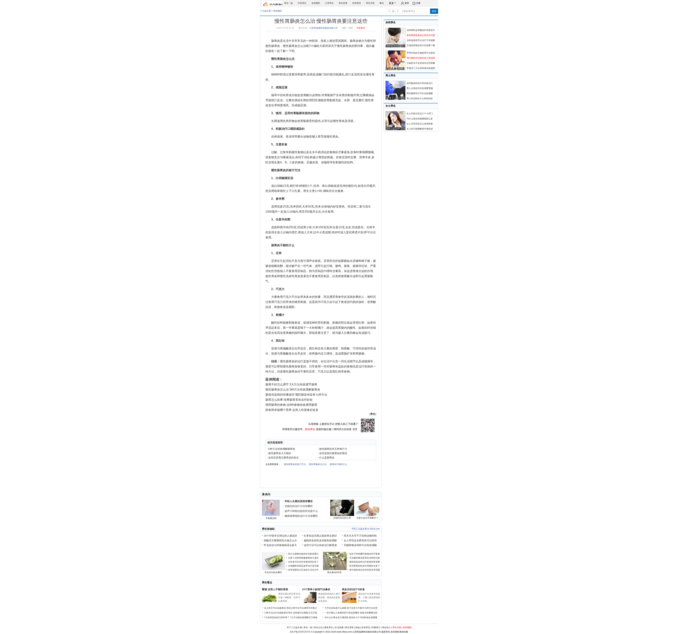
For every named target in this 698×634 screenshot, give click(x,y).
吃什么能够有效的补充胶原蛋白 (303, 554)
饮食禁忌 (356, 3)
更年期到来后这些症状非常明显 (364, 570)
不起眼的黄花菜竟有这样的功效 (364, 558)
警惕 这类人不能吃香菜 (275, 589)
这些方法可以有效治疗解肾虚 (320, 545)
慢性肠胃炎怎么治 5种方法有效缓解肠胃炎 (292, 389)
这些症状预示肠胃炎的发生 (283, 457)
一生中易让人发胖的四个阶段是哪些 (341, 612)
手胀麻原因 (271, 518)
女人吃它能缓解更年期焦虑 (420, 129)
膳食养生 (328, 627)
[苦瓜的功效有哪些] (273, 569)
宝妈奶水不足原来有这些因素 (421, 63)
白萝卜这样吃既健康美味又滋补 (303, 558)
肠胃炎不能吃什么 (282, 245)
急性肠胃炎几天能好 (279, 453)
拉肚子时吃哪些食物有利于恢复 (364, 554)
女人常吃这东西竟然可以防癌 (360, 540)
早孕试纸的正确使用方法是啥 (421, 53)
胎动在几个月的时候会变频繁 (363, 617)
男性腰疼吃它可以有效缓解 (420, 93)
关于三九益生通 (294, 627)
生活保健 (339, 627)
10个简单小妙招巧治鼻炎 (316, 589)
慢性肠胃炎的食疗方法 (285, 170)
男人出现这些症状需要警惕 (420, 88)
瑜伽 (357, 627)
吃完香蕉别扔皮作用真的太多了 (364, 566)
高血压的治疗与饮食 (353, 589)
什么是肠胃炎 (326, 457)
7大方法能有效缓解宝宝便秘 (303, 617)
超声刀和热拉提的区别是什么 (301, 511)
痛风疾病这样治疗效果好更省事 (364, 562)
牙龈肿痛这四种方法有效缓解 (360, 545)
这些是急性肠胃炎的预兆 (332, 453)
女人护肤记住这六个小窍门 (420, 113)
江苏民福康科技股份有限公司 (323, 28)
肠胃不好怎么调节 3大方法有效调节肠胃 (291, 384)
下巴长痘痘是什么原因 (335, 608)
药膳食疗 (376, 627)
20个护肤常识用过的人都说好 (280, 535)
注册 (418, 3)
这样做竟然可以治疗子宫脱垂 (421, 40)
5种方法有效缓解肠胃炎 (281, 448)
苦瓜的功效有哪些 (273, 572)
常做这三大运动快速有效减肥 (421, 68)
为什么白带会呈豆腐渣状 (336, 617)
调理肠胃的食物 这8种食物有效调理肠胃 (291, 404)
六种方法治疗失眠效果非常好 (278, 612)
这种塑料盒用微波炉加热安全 (421, 30)
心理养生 (329, 3)
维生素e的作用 (334, 572)
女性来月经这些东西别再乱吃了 (303, 562)
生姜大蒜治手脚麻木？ (367, 518)
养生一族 (288, 3)
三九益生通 (265, 11)
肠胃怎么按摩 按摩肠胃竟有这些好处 (289, 399)
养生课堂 (349, 627)
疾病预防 (277, 11)
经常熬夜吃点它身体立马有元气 (303, 570)
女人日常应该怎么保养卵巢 (420, 123)
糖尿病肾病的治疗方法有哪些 (301, 515)
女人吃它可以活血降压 (275, 608)
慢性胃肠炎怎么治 (282, 58)
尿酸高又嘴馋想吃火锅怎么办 (280, 540)
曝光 (382, 3)
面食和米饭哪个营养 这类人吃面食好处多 (291, 409)
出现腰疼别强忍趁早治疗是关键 (303, 566)
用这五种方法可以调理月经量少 (301, 608)
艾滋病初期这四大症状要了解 (421, 45)
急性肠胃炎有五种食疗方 (332, 448)
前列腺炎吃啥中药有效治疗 (420, 83)
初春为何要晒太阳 (368, 612)
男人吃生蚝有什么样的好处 (420, 98)
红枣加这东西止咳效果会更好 (320, 535)
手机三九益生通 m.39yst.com (366, 529)
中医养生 (302, 3)
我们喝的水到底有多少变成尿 (421, 58)
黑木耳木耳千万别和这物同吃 (360, 535)
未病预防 (315, 3)
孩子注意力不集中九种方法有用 (362, 608)
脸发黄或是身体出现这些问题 (421, 35)
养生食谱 (343, 3)
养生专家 (370, 3)
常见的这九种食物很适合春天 (280, 545)
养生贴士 (386, 627)
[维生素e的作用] (335, 569)
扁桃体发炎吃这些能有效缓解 (320, 540)
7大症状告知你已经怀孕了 (276, 617)
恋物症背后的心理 (342, 518)
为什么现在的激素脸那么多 (420, 118)
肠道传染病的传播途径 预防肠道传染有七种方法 (296, 394)
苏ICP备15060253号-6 (301, 632)
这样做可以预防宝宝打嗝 (305, 612)
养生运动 (318, 627)
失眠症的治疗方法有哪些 (299, 506)
